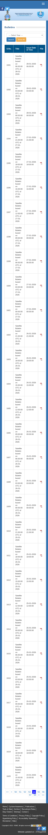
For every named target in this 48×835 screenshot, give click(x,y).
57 (30, 795)
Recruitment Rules (28, 809)
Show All (21, 40)
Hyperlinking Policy (10, 818)
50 (15, 792)
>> (43, 795)
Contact (25, 812)
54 (34, 792)
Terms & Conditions (10, 816)
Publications (29, 807)
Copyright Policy (38, 816)
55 (39, 792)
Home (5, 807)
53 (29, 792)
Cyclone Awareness (16, 807)
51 (20, 792)
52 (25, 792)
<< (7, 792)
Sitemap (17, 812)
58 (35, 795)
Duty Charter (7, 812)
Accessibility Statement (27, 818)
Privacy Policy (24, 816)
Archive (17, 809)
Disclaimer (6, 821)
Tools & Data (7, 809)
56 (43, 792)
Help (14, 821)
